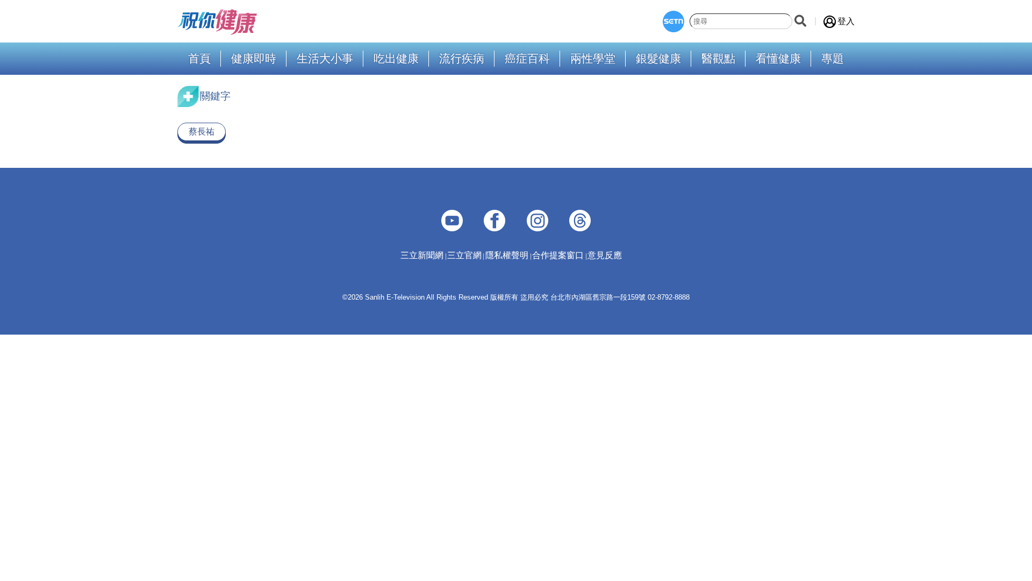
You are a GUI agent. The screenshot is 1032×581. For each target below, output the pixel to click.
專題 (832, 59)
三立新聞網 (421, 255)
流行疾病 (461, 59)
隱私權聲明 (506, 255)
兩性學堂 (592, 59)
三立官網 (464, 255)
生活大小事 (325, 59)
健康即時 (253, 59)
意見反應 (604, 255)
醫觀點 (718, 59)
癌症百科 (527, 59)
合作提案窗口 (558, 255)
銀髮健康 (658, 59)
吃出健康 (396, 59)
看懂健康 (778, 59)
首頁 (199, 59)
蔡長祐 (201, 131)
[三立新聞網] (673, 21)
